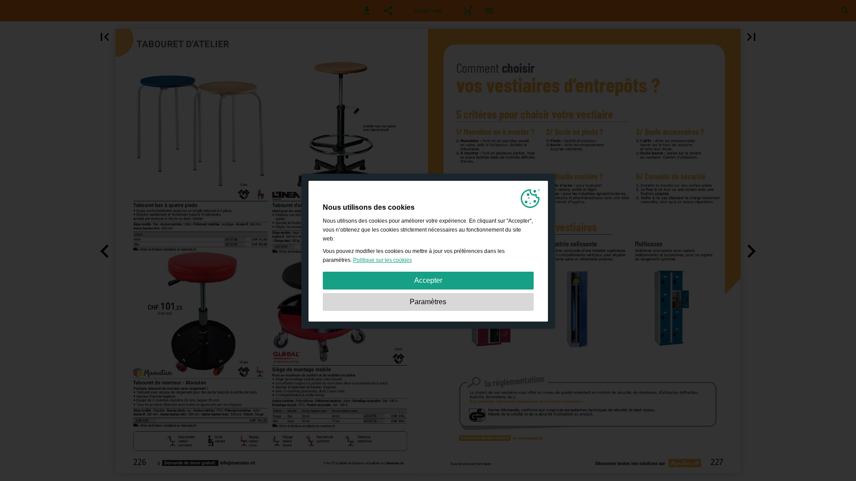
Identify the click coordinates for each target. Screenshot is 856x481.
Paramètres (428, 302)
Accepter (428, 280)
